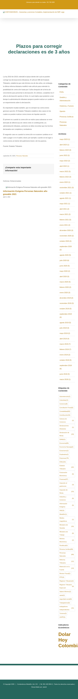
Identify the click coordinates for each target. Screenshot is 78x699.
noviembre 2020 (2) (67, 236)
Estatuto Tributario (67, 467)
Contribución (65, 415)
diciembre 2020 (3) (66, 230)
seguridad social (66, 599)
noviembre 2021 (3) (67, 187)
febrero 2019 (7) (65, 349)
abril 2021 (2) (64, 209)
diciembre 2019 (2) (66, 298)
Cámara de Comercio (67, 420)
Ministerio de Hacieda (67, 526)
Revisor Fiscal (65, 573)
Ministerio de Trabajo (67, 533)
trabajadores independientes (67, 608)
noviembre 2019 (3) (67, 303)
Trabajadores (65, 603)
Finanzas (64, 479)
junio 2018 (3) (65, 374)
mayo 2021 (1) (65, 203)
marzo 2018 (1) (65, 379)
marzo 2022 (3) (65, 171)
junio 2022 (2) (65, 155)
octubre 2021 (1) (65, 193)
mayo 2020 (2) (65, 271)
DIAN (63, 439)
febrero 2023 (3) (65, 150)
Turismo (63, 613)
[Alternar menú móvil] (74, 15)
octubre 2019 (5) (65, 309)
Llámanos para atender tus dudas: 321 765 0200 (40, 2)
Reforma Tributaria (67, 561)
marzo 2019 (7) (65, 344)
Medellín (63, 514)
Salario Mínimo (65, 591)
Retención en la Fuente (67, 568)
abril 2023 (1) (64, 145)
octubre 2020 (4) (65, 241)
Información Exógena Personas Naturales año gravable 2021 (29, 187)
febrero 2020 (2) (65, 287)
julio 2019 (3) (64, 328)
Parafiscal (64, 545)
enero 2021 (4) (65, 225)
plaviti (45, 687)
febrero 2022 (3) (65, 177)
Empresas (64, 458)
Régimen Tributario (67, 581)
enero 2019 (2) (65, 355)
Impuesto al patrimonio (67, 484)
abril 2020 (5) (64, 276)
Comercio (64, 404)
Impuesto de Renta (67, 491)
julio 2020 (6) (64, 260)
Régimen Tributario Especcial (67, 586)
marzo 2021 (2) (65, 214)
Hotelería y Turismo (67, 106)
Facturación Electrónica (67, 474)
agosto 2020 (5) (65, 255)
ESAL (62, 92)
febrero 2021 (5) (65, 220)
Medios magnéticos (67, 519)
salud (62, 595)
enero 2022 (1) (65, 182)
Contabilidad (65, 411)
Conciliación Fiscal (66, 407)
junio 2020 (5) (65, 266)
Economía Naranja (66, 447)
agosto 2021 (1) (65, 198)
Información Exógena (67, 505)
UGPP (62, 617)
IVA (62, 510)
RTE (62, 577)
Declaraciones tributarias (67, 427)
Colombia (64, 400)
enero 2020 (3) (65, 292)
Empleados (64, 454)
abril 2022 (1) (64, 166)
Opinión (62, 111)
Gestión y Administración (65, 99)
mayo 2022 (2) (65, 161)
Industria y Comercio (67, 498)
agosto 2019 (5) (65, 322)
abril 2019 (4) (64, 339)
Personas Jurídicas (66, 117)
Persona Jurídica (66, 549)
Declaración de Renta (67, 434)
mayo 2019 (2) (65, 333)
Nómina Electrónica (67, 540)
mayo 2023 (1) (65, 139)
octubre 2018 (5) (65, 360)
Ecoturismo (64, 450)
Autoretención (65, 396)
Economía (64, 443)
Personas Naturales (22, 156)
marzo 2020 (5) (65, 282)
